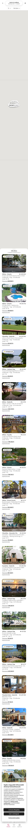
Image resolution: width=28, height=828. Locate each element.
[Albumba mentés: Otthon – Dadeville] (24, 384)
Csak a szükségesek (14, 814)
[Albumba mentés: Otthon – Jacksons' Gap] (24, 351)
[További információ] (19, 252)
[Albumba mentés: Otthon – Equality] (24, 417)
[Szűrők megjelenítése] (25, 3)
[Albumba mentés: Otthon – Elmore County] (24, 482)
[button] (7, 281)
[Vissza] (2, 3)
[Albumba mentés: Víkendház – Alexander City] (24, 515)
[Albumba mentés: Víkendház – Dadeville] (24, 318)
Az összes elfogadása (14, 810)
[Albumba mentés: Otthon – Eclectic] (24, 256)
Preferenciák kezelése (14, 818)
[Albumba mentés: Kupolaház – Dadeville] (24, 548)
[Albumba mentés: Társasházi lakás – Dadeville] (24, 677)
